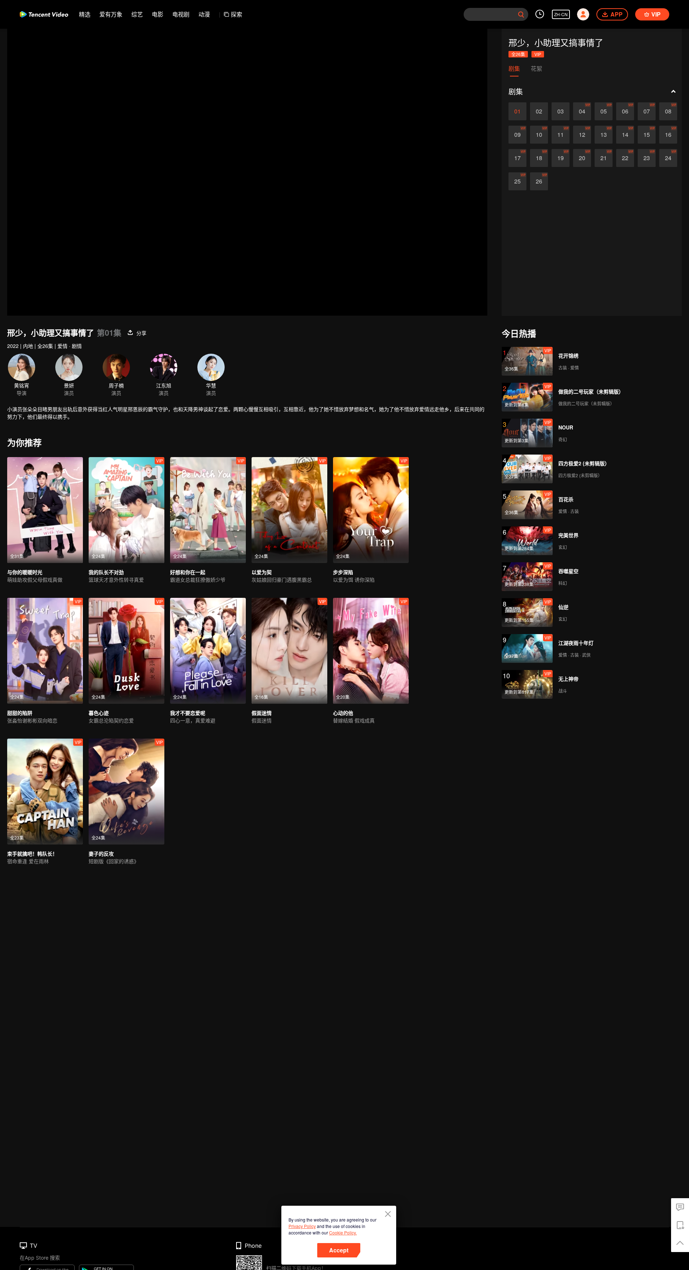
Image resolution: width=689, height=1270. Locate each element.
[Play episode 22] (625, 158)
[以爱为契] (289, 510)
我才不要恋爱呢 (187, 712)
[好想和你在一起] (208, 510)
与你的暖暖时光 (24, 572)
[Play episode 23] (647, 158)
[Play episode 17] (517, 158)
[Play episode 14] (625, 135)
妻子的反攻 (101, 853)
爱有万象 (110, 14)
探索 (236, 14)
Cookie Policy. (343, 1232)
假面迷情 (262, 712)
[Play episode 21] (604, 158)
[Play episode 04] (582, 111)
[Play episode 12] (582, 135)
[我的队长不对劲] (126, 510)
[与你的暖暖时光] (45, 510)
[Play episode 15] (647, 135)
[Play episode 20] (582, 158)
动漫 (204, 14)
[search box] (521, 14)
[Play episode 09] (517, 135)
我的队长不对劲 (106, 572)
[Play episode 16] (668, 135)
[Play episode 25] (517, 181)
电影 (157, 14)
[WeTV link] (44, 14)
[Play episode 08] (668, 111)
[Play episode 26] (539, 181)
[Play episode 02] (539, 111)
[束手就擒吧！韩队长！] (45, 792)
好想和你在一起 (187, 572)
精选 (84, 14)
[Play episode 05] (604, 111)
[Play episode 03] (561, 111)
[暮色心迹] (126, 651)
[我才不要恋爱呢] (208, 651)
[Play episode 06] (625, 111)
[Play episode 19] (561, 158)
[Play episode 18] (539, 158)
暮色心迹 (99, 712)
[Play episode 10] (539, 135)
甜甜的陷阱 (19, 712)
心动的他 (343, 712)
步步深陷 (343, 572)
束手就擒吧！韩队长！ (32, 853)
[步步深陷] (371, 510)
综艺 (137, 14)
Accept (338, 1250)
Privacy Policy (302, 1226)
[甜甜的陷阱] (45, 651)
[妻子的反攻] (126, 792)
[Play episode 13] (604, 135)
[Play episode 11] (561, 135)
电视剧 (180, 14)
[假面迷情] (289, 651)
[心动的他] (371, 651)
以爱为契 (262, 572)
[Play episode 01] (517, 111)
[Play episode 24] (668, 158)
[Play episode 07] (647, 111)
